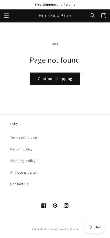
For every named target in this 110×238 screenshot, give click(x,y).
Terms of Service (23, 137)
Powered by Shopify (67, 229)
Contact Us (19, 184)
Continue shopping (55, 78)
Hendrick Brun (48, 229)
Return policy (21, 149)
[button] (6, 15)
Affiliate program (24, 172)
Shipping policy (23, 160)
